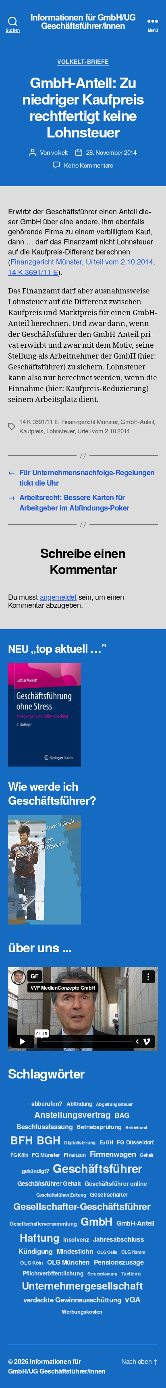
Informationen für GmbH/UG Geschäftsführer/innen (83, 21)
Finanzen (75, 1154)
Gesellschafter (109, 1194)
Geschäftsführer (97, 1168)
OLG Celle (107, 1252)
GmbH (96, 1221)
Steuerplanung (102, 1274)
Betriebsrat (136, 1127)
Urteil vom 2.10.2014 (103, 430)
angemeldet (58, 596)
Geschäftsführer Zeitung (61, 1194)
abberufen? (46, 1103)
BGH (48, 1140)
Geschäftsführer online (116, 1183)
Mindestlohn (75, 1251)
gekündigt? (35, 1171)
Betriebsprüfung (99, 1126)
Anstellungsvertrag (72, 1114)
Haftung (39, 1237)
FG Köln (19, 1155)
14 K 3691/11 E (38, 421)
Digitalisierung (79, 1142)
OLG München (68, 1262)
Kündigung (36, 1251)
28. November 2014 (111, 152)
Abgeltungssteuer (114, 1104)
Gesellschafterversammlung (43, 1223)
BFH (21, 1140)
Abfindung (79, 1103)
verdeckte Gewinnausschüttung (72, 1299)
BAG (121, 1115)
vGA (133, 1299)
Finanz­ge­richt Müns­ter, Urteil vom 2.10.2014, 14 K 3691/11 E (81, 266)
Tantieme (131, 1273)
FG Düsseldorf (135, 1142)
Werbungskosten (82, 1311)
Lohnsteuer (60, 430)
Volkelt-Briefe (82, 62)
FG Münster (46, 1154)
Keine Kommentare (88, 165)
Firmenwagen (113, 1153)
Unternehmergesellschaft (82, 1285)
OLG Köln (31, 1262)
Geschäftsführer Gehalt (49, 1183)
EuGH (106, 1142)
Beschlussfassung (45, 1126)
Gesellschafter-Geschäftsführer (82, 1206)
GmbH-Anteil (137, 421)
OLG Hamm (133, 1252)
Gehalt (146, 1155)
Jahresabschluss (118, 1239)
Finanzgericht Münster (89, 421)
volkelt (59, 152)
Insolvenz (76, 1239)
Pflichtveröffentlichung (53, 1273)
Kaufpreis (31, 430)
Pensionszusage (119, 1262)
